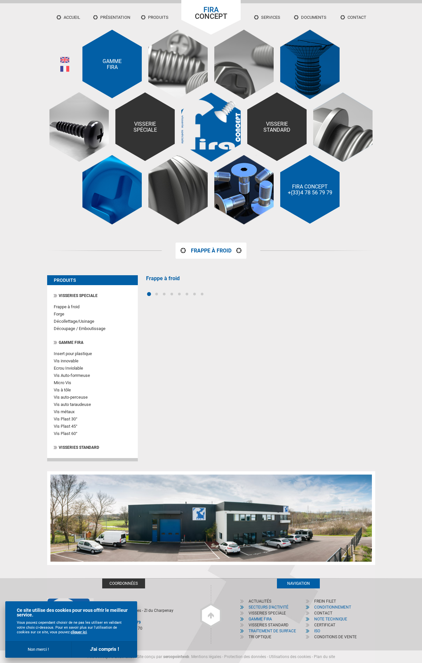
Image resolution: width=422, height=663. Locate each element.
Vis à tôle (62, 389)
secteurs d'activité (268, 607)
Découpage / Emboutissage (80, 328)
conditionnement (332, 607)
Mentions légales (206, 656)
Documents (313, 17)
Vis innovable (66, 360)
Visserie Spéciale (145, 127)
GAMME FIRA (71, 342)
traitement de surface (272, 631)
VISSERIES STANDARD (79, 447)
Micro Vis (62, 382)
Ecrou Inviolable (68, 368)
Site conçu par (163, 656)
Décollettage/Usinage (74, 321)
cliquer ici (79, 632)
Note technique (330, 619)
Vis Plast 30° (65, 418)
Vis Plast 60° (65, 433)
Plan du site (324, 656)
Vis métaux (64, 411)
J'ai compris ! (104, 649)
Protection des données (245, 656)
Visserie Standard (276, 127)
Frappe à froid (66, 306)
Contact (356, 17)
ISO (317, 631)
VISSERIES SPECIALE (78, 295)
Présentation (115, 17)
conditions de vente (335, 637)
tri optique (260, 637)
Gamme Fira (112, 64)
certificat (324, 625)
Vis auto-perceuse (71, 397)
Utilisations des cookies (290, 656)
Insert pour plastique (73, 353)
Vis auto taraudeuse (72, 404)
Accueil (72, 17)
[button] (149, 294)
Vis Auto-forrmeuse (72, 375)
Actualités (260, 601)
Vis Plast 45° (65, 426)
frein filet (325, 601)
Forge (59, 314)
